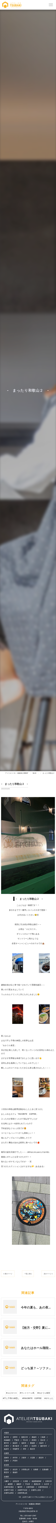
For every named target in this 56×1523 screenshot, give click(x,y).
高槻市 (34, 1437)
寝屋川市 (24, 1437)
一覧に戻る (28, 1274)
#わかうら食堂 (43, 1393)
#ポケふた (48, 1398)
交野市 (15, 1437)
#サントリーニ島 (27, 1393)
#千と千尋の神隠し (11, 1398)
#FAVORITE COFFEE (31, 1398)
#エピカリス (11, 1393)
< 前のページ (7, 1274)
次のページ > (48, 1274)
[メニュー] (51, 5)
